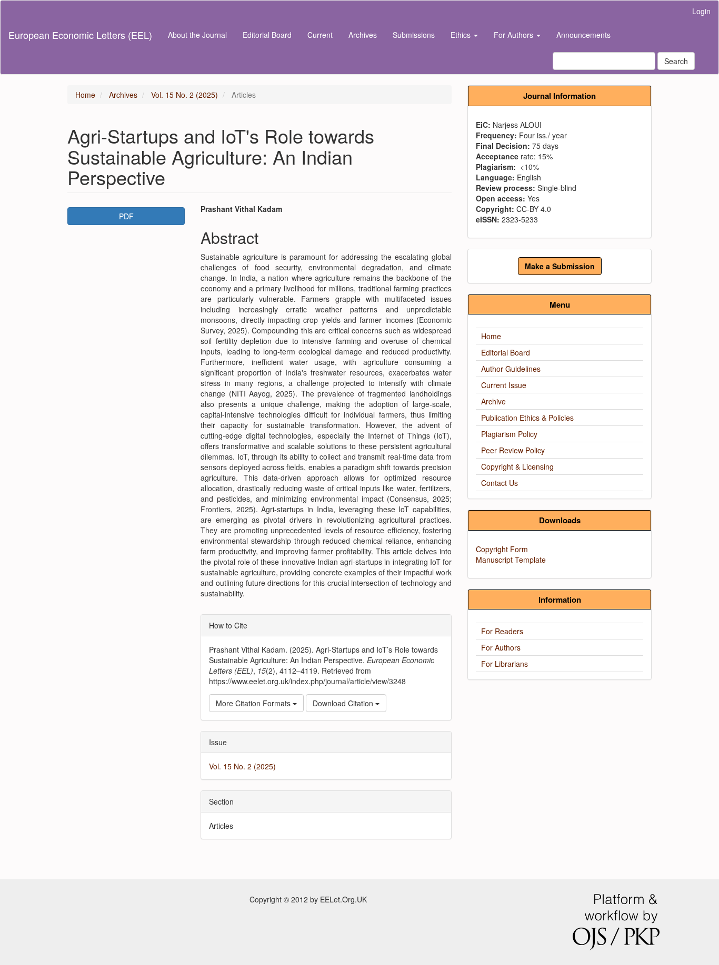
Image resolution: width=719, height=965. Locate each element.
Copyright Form (502, 549)
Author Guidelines (511, 368)
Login (701, 11)
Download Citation (344, 703)
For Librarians (504, 663)
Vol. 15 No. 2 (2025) (184, 94)
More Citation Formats (254, 703)
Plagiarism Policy (509, 434)
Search (676, 61)
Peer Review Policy (513, 450)
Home (85, 94)
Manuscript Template (511, 559)
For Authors (501, 647)
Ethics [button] (462, 34)
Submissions (414, 34)
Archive (493, 401)
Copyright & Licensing (517, 466)
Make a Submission (560, 266)
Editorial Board (267, 34)
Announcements (583, 34)
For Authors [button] (514, 34)
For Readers (502, 631)
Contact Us (499, 483)
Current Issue (503, 385)
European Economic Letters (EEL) (80, 35)
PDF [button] (126, 216)
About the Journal (197, 34)
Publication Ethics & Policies (527, 417)
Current (320, 34)
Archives (362, 34)
